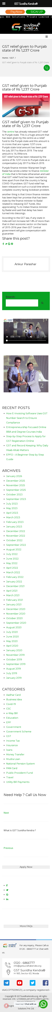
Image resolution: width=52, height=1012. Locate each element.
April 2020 (12, 645)
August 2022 (13, 549)
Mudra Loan (13, 759)
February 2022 (15, 577)
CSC (8, 708)
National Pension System (20, 763)
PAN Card (11, 768)
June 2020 (12, 636)
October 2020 (14, 618)
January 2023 (14, 526)
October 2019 (14, 659)
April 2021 (11, 590)
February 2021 (14, 600)
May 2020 (12, 641)
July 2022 (12, 554)
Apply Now (26, 867)
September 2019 (15, 664)
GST (12, 57)
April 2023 (12, 513)
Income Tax (13, 740)
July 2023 (12, 503)
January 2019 (14, 678)
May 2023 (11, 508)
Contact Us (47, 68)
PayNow (16, 11)
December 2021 (15, 586)
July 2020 (12, 632)
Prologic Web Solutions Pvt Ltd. (32, 1007)
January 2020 (14, 650)
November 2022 (15, 535)
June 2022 (12, 558)
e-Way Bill (12, 713)
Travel (9, 777)
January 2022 (14, 581)
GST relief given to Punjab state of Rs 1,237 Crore (25, 124)
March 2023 (13, 517)
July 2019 (11, 673)
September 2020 (16, 623)
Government (13, 727)
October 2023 (14, 494)
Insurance (12, 745)
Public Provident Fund (19, 772)
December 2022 (15, 531)
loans (9, 750)
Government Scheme (18, 731)
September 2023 (16, 499)
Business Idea (14, 699)
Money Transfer (15, 754)
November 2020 (15, 613)
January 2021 (14, 604)
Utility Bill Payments (17, 782)
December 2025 (15, 480)
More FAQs (26, 926)
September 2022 (16, 545)
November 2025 (15, 485)
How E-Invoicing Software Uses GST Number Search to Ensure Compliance (27, 418)
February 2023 (15, 522)
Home (5, 57)
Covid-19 (11, 704)
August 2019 (13, 668)
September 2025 (16, 490)
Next (6, 812)
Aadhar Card (13, 695)
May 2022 (11, 563)
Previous (8, 848)
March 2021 (12, 595)
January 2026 (14, 476)
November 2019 (15, 655)
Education (12, 717)
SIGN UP (37, 11)
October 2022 (14, 540)
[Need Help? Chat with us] (43, 1004)
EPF (8, 722)
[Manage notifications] (6, 1005)
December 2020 (15, 609)
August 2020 (14, 627)
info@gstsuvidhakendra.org (27, 966)
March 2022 (13, 572)
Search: (10, 297)
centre (10, 131)
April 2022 (12, 568)
